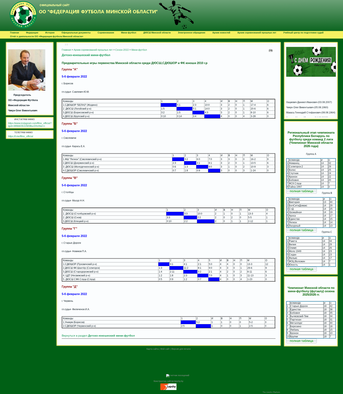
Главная (66, 50)
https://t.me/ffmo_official (20, 136)
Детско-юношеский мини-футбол (86, 55)
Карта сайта (152, 349)
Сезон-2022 (122, 50)
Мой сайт (165, 349)
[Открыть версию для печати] (271, 50)
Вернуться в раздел (98, 335)
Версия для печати (181, 349)
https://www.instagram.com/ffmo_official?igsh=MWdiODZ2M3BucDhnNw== (30, 124)
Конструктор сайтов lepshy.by (168, 381)
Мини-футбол (139, 50)
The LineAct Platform (271, 392)
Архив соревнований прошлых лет (93, 50)
